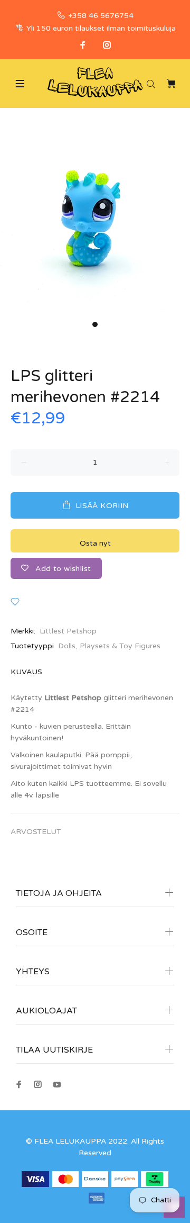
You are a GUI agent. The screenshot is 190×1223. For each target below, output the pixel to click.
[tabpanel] (95, 220)
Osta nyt (95, 543)
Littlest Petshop (68, 631)
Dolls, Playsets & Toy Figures (109, 645)
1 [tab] (95, 324)
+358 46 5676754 (101, 15)
